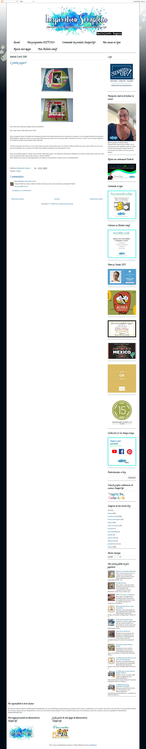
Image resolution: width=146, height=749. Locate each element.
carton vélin (112, 538)
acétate (110, 534)
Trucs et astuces (113, 525)
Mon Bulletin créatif (47, 49)
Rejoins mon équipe (22, 49)
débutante (111, 541)
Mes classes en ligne (111, 42)
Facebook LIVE (113, 516)
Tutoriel (110, 528)
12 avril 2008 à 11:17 (21, 186)
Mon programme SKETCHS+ (41, 42)
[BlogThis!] (41, 168)
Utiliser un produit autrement (126, 571)
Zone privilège (112, 531)
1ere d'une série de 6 (123, 631)
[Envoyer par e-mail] (39, 168)
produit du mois (113, 544)
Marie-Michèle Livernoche (23, 181)
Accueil (17, 42)
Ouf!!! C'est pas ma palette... (125, 594)
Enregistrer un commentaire (21, 190)
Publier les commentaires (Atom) (62, 204)
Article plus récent (17, 199)
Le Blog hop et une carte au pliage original (125, 672)
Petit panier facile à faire (124, 619)
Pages (19, 171)
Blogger (94, 745)
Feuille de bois (121, 583)
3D (109, 510)
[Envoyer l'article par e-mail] (35, 168)
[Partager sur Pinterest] (46, 168)
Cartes (110, 513)
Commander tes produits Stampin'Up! (78, 42)
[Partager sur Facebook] (44, 168)
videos (110, 547)
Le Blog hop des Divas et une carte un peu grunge (126, 658)
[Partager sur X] (43, 168)
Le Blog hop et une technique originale (122, 685)
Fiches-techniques (114, 519)
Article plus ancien (96, 199)
